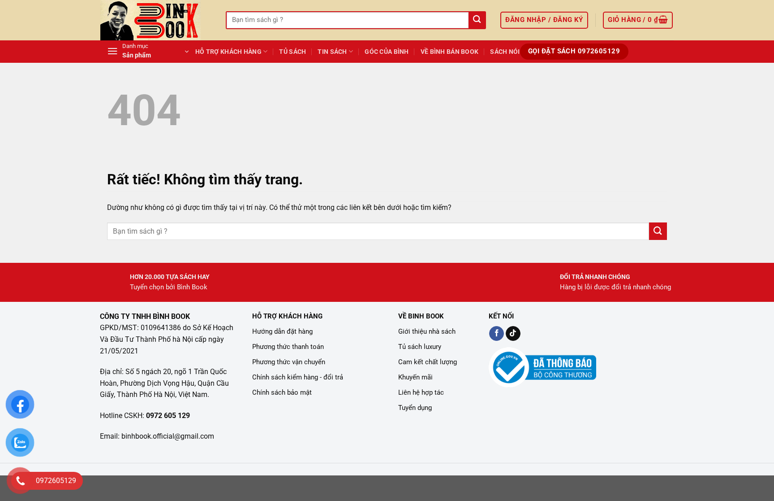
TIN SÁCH (332, 52)
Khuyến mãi (415, 377)
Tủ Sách (292, 52)
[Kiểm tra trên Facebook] (496, 333)
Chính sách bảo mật (282, 392)
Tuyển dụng (415, 408)
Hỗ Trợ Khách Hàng (228, 52)
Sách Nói (505, 52)
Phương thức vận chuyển (288, 362)
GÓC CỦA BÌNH (386, 52)
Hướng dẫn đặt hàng (282, 331)
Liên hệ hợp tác (421, 392)
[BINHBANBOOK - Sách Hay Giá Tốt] (156, 20)
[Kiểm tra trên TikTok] (513, 333)
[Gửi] (477, 20)
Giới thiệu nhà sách (427, 331)
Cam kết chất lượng (427, 362)
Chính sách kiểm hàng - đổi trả (297, 377)
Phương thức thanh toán (288, 347)
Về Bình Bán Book (450, 52)
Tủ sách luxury (419, 347)
